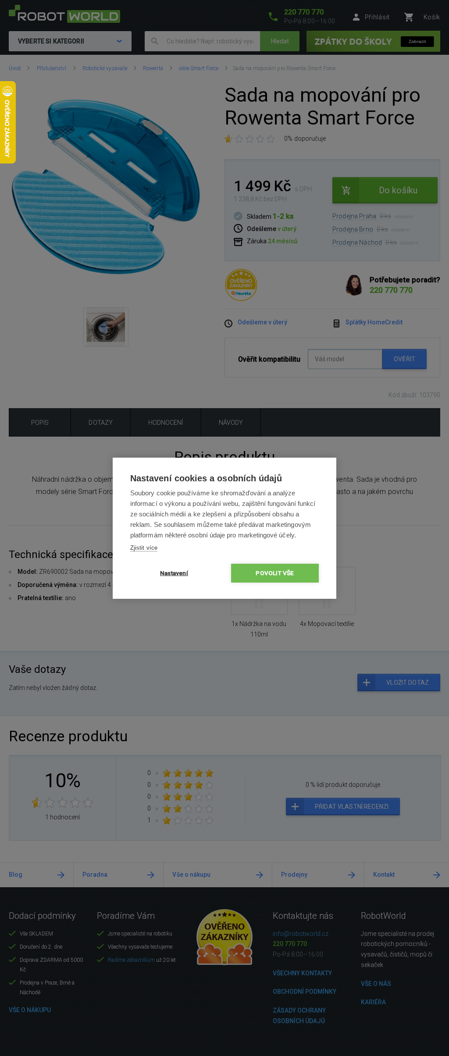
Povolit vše (275, 572)
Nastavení (174, 572)
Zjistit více (143, 547)
